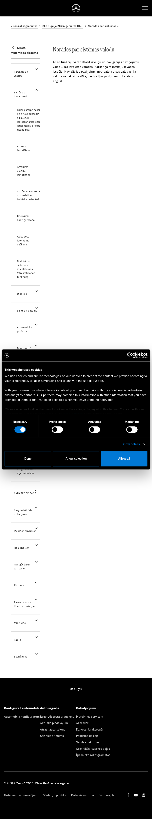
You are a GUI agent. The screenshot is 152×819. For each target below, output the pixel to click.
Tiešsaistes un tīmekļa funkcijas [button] (24, 604)
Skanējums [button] (20, 656)
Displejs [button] (22, 294)
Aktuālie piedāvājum (54, 723)
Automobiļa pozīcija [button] (24, 329)
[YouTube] (136, 795)
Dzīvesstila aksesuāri (90, 729)
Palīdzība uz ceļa (87, 736)
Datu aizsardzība (82, 795)
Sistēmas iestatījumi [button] (20, 94)
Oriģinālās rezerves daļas (93, 749)
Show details (131, 444)
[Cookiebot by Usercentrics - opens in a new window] (130, 355)
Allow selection (76, 458)
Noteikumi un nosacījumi (21, 795)
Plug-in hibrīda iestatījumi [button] (23, 512)
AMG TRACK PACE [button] (25, 493)
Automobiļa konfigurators (22, 716)
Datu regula (107, 795)
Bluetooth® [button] (24, 348)
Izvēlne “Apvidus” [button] (25, 531)
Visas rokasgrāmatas (24, 26)
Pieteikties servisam (89, 716)
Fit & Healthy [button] (22, 548)
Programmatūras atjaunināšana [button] (27, 471)
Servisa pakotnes (87, 742)
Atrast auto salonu (53, 729)
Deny (27, 458)
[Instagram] (143, 795)
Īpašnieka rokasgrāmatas (93, 755)
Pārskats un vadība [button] (21, 74)
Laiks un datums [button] (27, 311)
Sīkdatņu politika (54, 795)
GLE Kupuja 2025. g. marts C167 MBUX (62, 26)
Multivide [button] (20, 623)
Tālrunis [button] (19, 585)
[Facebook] (128, 795)
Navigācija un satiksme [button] (22, 566)
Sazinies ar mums (52, 736)
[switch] (57, 429)
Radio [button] (17, 640)
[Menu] (145, 8)
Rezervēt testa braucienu (57, 716)
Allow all (124, 458)
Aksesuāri (82, 723)
